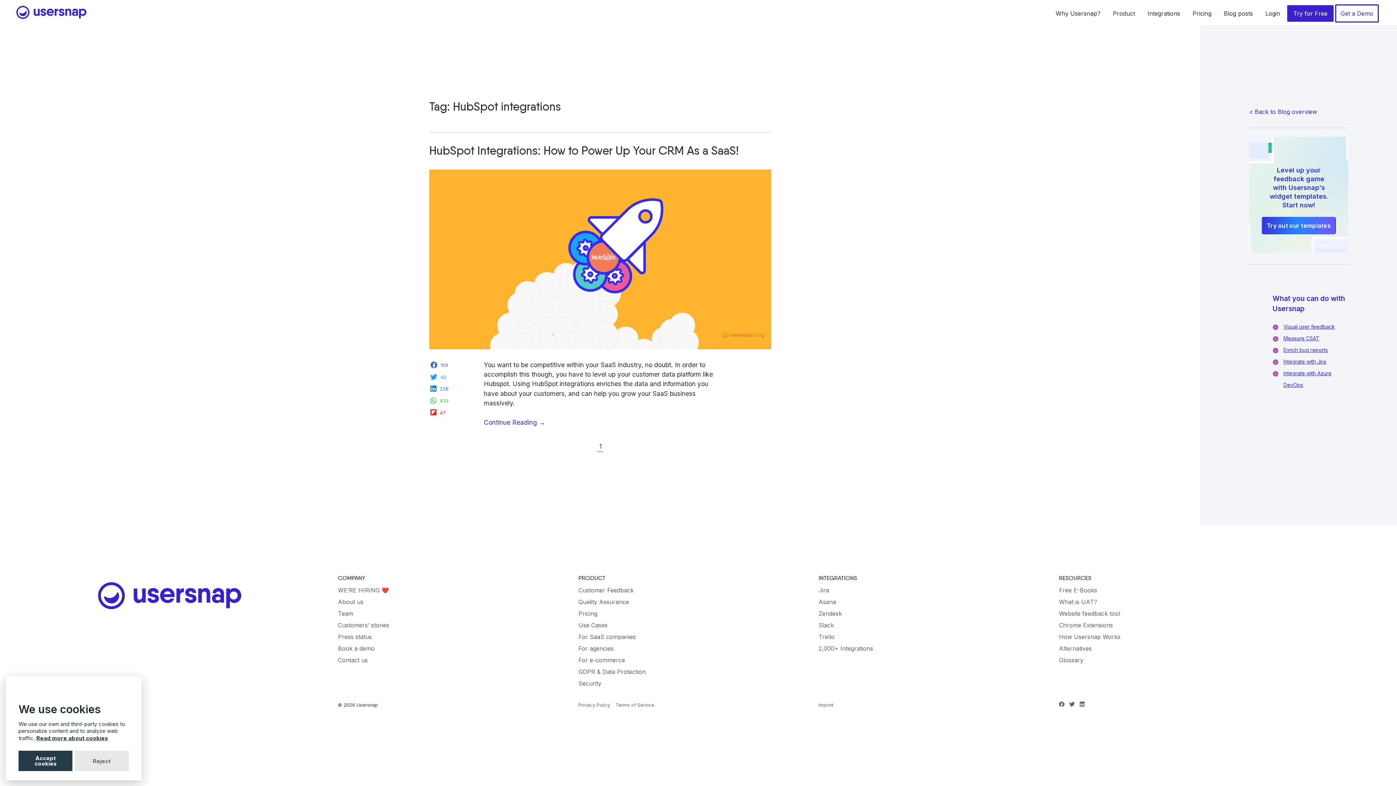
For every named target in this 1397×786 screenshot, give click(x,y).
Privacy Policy (594, 705)
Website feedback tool (1089, 613)
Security (589, 683)
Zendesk (830, 613)
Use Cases (593, 625)
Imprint (826, 705)
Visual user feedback (1309, 326)
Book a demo (356, 648)
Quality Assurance (603, 602)
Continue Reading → (529, 422)
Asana (827, 602)
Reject (102, 761)
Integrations (1163, 13)
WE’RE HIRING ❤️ (363, 590)
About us (350, 602)
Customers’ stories (363, 625)
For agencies (596, 648)
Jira (824, 590)
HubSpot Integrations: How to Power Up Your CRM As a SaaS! (584, 151)
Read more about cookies (72, 738)
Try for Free (1310, 13)
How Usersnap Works (1090, 636)
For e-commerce (601, 660)
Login (1272, 13)
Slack (826, 625)
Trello (827, 636)
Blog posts (1238, 13)
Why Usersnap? (1078, 13)
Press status (355, 636)
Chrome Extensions (1086, 625)
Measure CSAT (1301, 338)
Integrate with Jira (1304, 361)
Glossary (1071, 660)
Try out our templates (1299, 225)
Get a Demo (1357, 13)
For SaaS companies (607, 636)
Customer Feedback (606, 590)
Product (1124, 13)
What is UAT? (1078, 602)
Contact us (353, 660)
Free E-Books (1078, 590)
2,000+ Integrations (846, 648)
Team (345, 613)
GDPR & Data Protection (612, 671)
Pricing (1202, 13)
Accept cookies (46, 761)
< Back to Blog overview (1283, 111)
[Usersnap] (170, 596)
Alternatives (1075, 648)
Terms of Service (635, 705)
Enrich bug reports (1305, 350)
